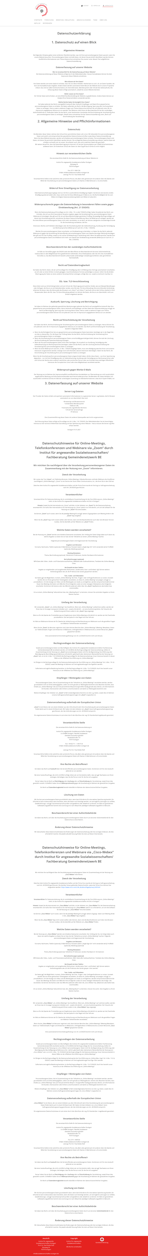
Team (95, 20)
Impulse (37, 23)
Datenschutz (109, 5)
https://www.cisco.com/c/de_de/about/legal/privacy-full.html (80, 887)
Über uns (103, 20)
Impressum (96, 5)
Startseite (38, 20)
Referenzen (47, 23)
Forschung (49, 20)
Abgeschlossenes (84, 20)
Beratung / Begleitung (65, 20)
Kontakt (85, 5)
